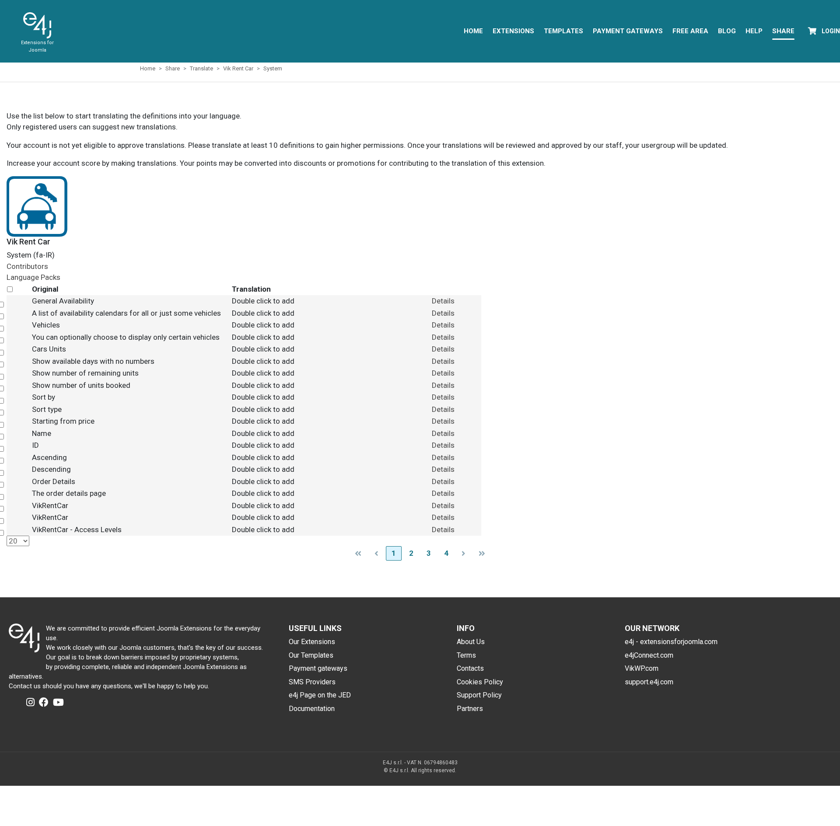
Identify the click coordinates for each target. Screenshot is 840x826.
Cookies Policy (480, 682)
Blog (727, 31)
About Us (471, 642)
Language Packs (33, 277)
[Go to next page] (463, 553)
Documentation (312, 708)
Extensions (513, 31)
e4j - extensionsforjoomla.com (671, 642)
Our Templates (311, 655)
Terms (466, 655)
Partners (470, 708)
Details (443, 300)
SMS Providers (312, 682)
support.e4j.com (649, 682)
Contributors (27, 266)
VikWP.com (641, 668)
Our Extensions (312, 642)
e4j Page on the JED (320, 695)
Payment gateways (318, 668)
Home (473, 31)
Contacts (470, 668)
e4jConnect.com (649, 655)
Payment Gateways (628, 31)
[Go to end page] (482, 553)
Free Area (690, 31)
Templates (563, 31)
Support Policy (479, 695)
